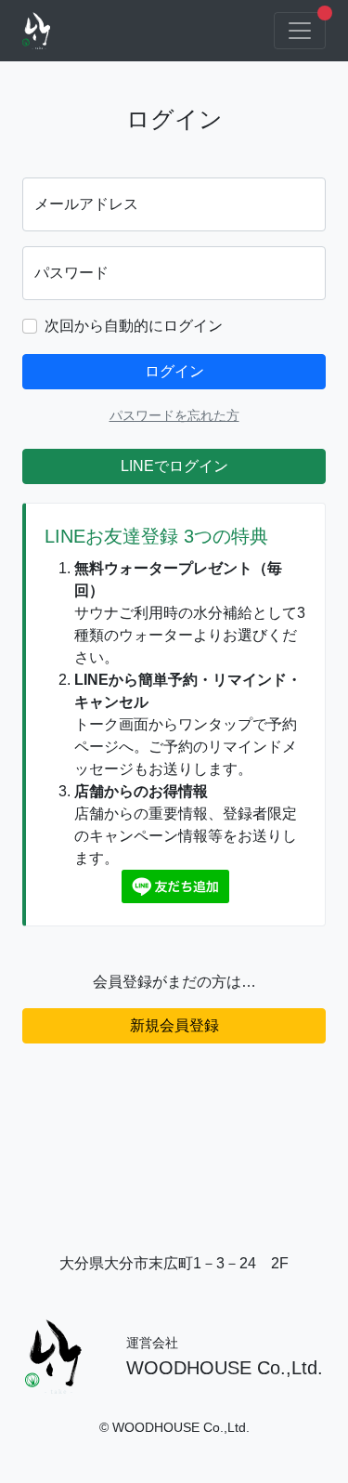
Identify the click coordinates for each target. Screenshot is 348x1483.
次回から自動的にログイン (134, 326)
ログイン (174, 371)
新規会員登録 (174, 1025)
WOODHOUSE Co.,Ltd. (224, 1368)
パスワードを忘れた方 (174, 415)
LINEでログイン (174, 466)
